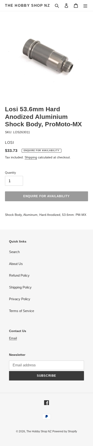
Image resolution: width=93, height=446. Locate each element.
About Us (16, 264)
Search (14, 252)
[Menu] (85, 5)
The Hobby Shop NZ (27, 5)
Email (13, 338)
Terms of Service (21, 311)
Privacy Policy (19, 299)
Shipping (31, 157)
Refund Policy (19, 275)
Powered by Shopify (64, 431)
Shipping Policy (20, 287)
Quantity (10, 172)
